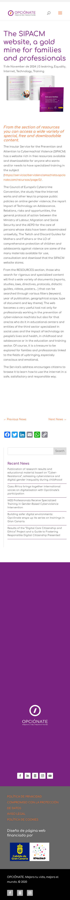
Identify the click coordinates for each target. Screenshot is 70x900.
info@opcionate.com (35, 764)
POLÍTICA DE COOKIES (22, 819)
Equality (59, 66)
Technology (24, 71)
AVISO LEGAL (16, 813)
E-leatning (45, 66)
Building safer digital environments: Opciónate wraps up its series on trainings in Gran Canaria (36, 518)
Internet (9, 71)
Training (38, 71)
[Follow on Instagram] (43, 776)
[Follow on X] (35, 776)
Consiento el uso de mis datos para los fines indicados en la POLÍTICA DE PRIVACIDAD (33, 672)
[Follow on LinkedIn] (28, 776)
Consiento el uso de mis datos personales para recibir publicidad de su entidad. (35, 681)
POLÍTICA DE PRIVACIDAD (24, 796)
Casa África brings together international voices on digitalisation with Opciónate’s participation (33, 490)
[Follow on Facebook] (20, 776)
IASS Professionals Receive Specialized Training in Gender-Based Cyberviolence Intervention (32, 504)
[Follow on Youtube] (50, 776)
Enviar (51, 690)
